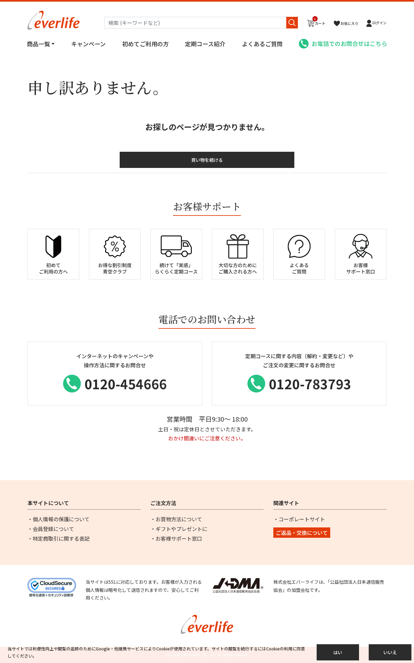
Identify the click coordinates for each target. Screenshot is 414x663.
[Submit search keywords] (292, 22)
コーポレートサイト (301, 519)
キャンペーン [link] (88, 43)
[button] (376, 23)
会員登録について (53, 529)
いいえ (390, 652)
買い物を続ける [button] (207, 160)
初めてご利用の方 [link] (145, 43)
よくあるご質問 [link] (262, 43)
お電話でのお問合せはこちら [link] (349, 43)
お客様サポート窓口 (179, 538)
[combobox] (201, 22)
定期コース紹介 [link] (205, 43)
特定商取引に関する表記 (61, 538)
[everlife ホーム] (53, 19)
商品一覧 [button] (38, 43)
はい (337, 652)
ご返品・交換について (302, 532)
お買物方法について (179, 519)
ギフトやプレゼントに (181, 529)
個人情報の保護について (61, 519)
